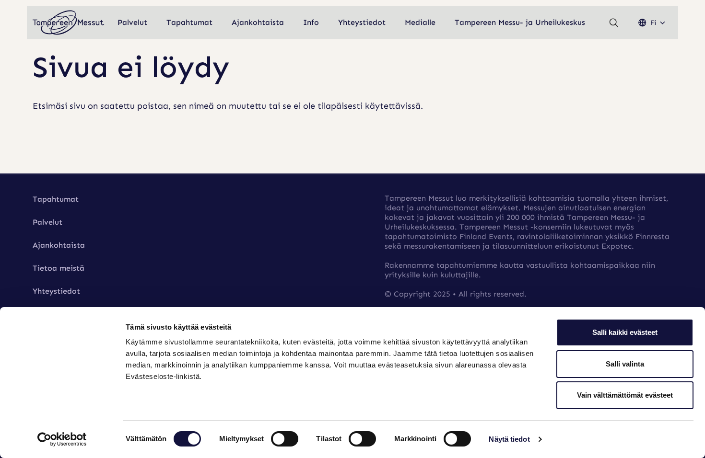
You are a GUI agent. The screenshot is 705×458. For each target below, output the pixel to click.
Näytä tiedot (509, 439)
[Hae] (613, 23)
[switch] (284, 439)
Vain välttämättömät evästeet (625, 395)
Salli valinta (625, 364)
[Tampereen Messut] (69, 23)
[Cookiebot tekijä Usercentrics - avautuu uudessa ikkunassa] (62, 439)
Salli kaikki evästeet (625, 332)
